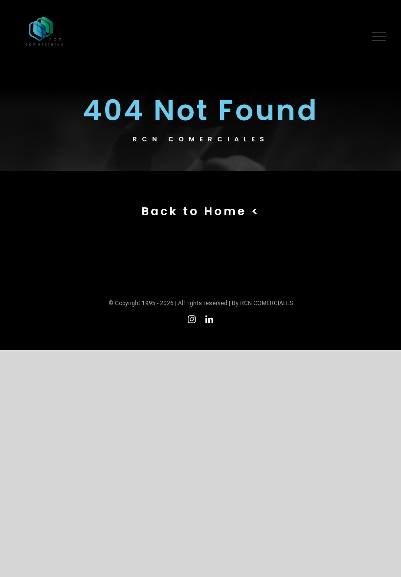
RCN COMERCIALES (266, 303)
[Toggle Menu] (379, 36)
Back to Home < (200, 211)
